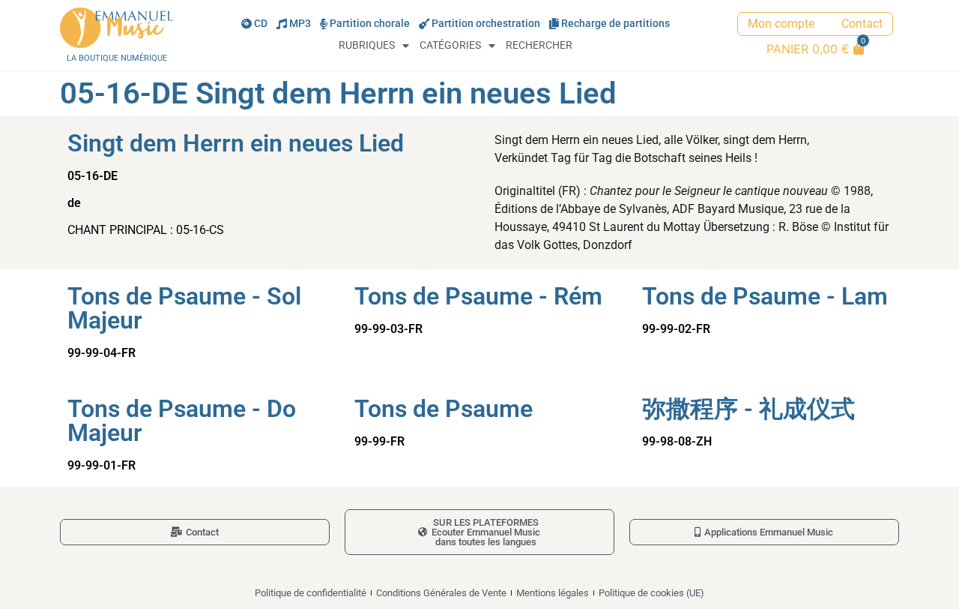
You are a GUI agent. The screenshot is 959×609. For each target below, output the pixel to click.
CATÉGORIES (450, 45)
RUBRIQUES (367, 45)
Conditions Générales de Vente (441, 592)
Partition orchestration (486, 23)
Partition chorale (370, 23)
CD (260, 23)
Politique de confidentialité (310, 592)
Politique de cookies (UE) (651, 592)
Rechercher (539, 45)
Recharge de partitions (615, 23)
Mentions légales (552, 592)
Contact (862, 23)
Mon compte (781, 23)
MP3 (300, 23)
